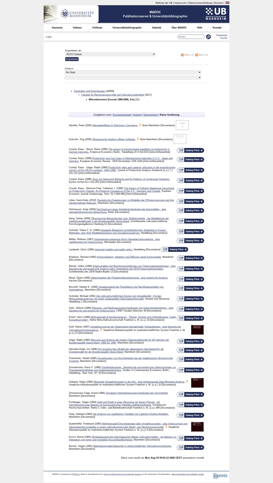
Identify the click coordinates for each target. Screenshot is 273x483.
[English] (227, 2)
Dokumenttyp (151, 114)
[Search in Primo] (190, 152)
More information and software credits (188, 474)
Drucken (218, 2)
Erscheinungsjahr (122, 114)
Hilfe (199, 27)
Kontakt (217, 27)
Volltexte (97, 27)
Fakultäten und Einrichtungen (89, 91)
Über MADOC (179, 27)
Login (49, 36)
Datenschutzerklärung (200, 2)
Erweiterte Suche (221, 36)
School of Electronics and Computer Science (122, 474)
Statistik (156, 27)
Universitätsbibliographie (127, 27)
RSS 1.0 (189, 55)
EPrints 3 (76, 474)
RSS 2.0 (203, 55)
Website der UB (163, 2)
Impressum (180, 2)
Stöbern (77, 27)
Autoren (137, 114)
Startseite (57, 27)
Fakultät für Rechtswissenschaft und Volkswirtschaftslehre (112, 94)
